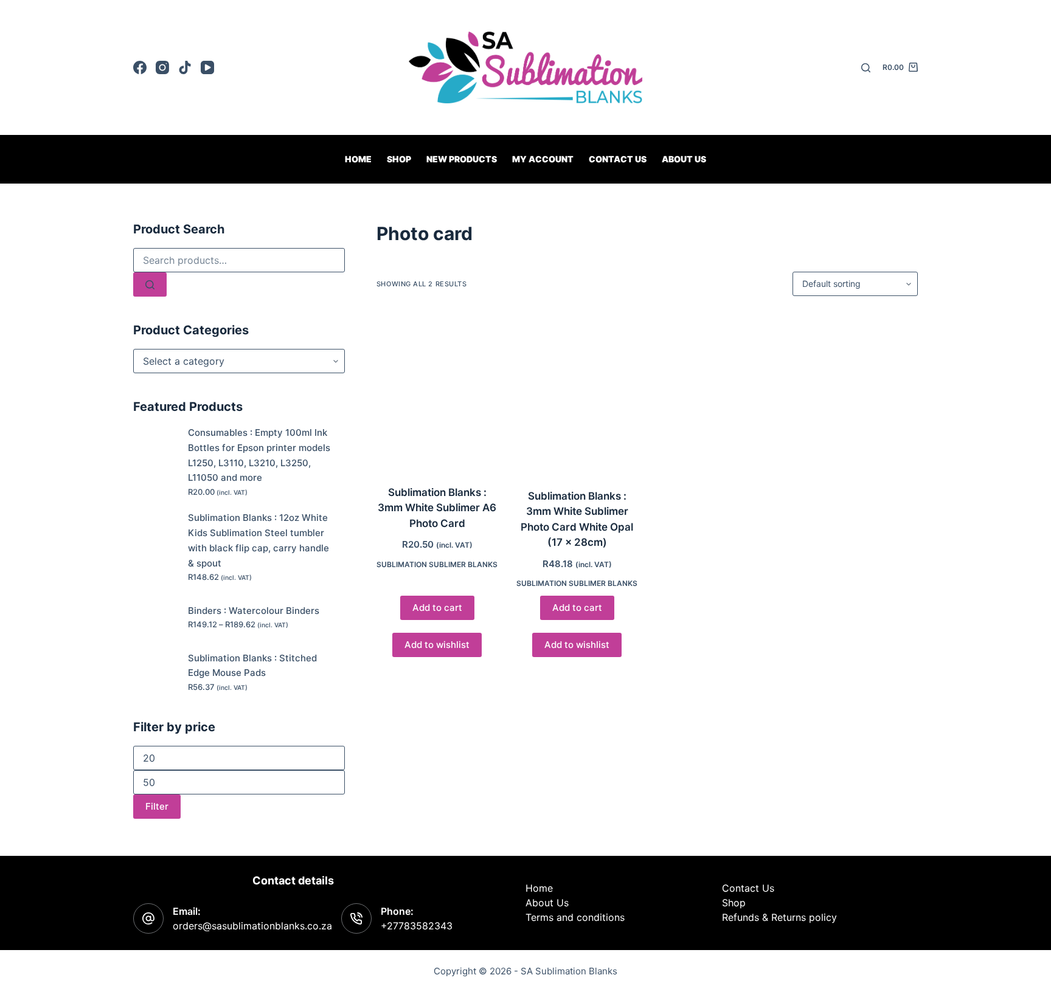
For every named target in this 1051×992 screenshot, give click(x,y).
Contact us (618, 159)
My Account (543, 159)
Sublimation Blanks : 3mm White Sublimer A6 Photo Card (437, 507)
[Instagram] (162, 67)
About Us (684, 159)
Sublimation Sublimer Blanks (437, 564)
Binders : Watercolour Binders (253, 610)
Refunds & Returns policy (779, 917)
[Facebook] (140, 67)
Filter (156, 806)
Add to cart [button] (437, 607)
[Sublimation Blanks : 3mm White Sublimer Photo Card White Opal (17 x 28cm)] (577, 392)
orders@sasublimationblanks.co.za (252, 926)
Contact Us (748, 888)
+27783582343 (417, 926)
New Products (461, 159)
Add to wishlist (437, 644)
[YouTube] (207, 67)
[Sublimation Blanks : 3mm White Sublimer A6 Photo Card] (437, 390)
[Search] (865, 67)
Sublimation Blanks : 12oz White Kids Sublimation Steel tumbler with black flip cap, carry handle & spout (258, 540)
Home (358, 159)
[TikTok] (185, 67)
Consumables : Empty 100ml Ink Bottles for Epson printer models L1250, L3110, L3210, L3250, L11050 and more (259, 455)
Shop (399, 159)
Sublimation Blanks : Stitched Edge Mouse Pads (252, 665)
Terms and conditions (575, 917)
